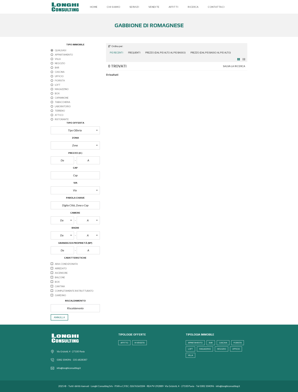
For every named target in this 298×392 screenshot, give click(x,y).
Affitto (124, 342)
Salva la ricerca (234, 66)
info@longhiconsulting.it (69, 368)
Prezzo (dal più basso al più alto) (211, 52)
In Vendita (140, 342)
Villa (190, 355)
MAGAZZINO (205, 349)
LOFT (190, 349)
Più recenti (116, 52)
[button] (75, 130)
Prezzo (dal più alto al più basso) (165, 52)
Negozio (221, 349)
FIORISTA (238, 342)
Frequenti (134, 52)
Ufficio (236, 349)
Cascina (223, 342)
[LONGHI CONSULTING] (66, 7)
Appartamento (195, 342)
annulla (59, 317)
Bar (211, 342)
